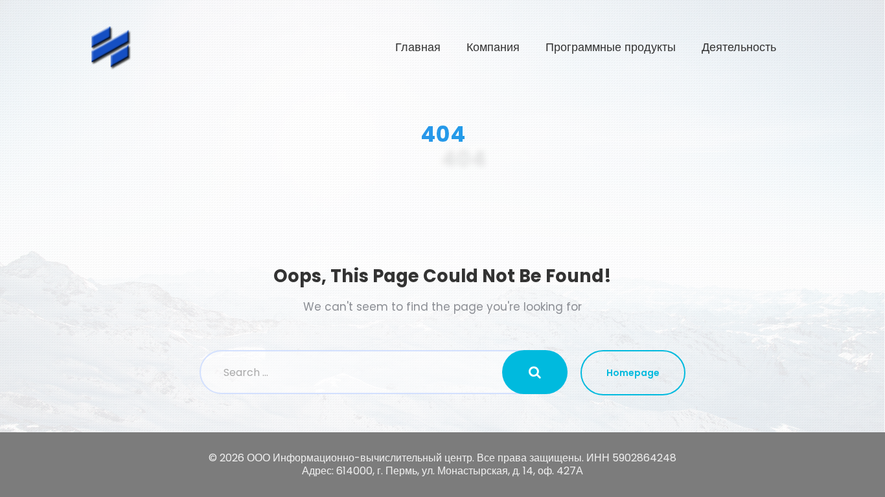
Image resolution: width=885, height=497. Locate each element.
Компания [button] (493, 47)
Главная (418, 47)
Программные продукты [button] (611, 47)
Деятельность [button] (739, 47)
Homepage (633, 372)
